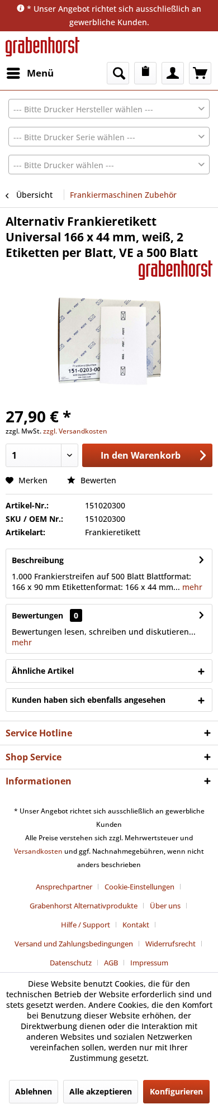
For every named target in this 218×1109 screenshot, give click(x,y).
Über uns (165, 906)
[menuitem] (29, 73)
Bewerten (97, 480)
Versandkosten (38, 851)
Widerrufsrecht (170, 944)
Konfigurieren (176, 1091)
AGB (111, 963)
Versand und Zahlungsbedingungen (74, 944)
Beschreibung (38, 560)
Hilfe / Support (85, 925)
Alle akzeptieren (100, 1091)
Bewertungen (37, 615)
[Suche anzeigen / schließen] (118, 73)
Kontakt (135, 925)
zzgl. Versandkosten (75, 431)
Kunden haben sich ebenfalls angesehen (88, 699)
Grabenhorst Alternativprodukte (84, 906)
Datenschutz (71, 963)
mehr (191, 587)
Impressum (149, 963)
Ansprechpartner (64, 887)
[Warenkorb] (200, 73)
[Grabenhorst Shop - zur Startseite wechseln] (42, 46)
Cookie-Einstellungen (139, 887)
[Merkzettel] (145, 73)
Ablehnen (33, 1091)
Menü (40, 72)
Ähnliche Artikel (43, 670)
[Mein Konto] (173, 73)
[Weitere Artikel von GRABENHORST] (175, 270)
